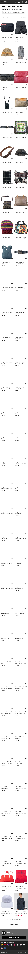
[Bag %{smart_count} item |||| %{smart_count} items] (26, 2)
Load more (14, 924)
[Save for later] (12, 34)
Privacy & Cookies (20, 952)
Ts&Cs (26, 952)
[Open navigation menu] (2, 2)
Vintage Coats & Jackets (19, 12)
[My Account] (19, 2)
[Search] (15, 2)
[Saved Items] (22, 2)
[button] (2, 945)
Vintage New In (7, 12)
